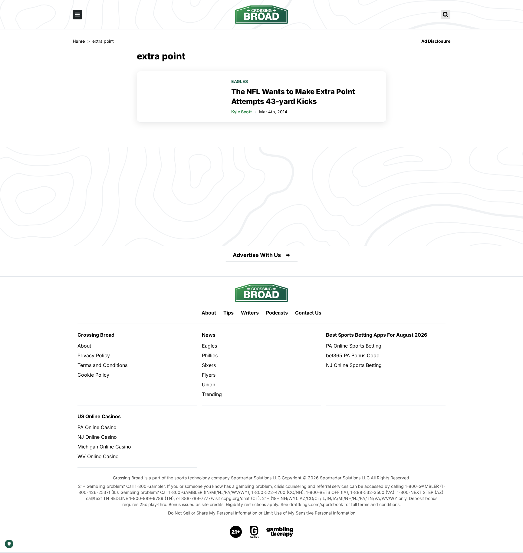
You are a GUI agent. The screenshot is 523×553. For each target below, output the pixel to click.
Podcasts (277, 313)
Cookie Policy (93, 375)
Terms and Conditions (102, 365)
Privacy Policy (93, 355)
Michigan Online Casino (104, 447)
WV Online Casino (98, 456)
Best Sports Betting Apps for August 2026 (376, 335)
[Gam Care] (254, 532)
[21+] (236, 532)
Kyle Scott (241, 111)
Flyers (208, 375)
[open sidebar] (77, 14)
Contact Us (308, 313)
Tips (228, 313)
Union (208, 384)
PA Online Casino (97, 427)
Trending (212, 394)
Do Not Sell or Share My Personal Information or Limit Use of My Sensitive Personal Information (261, 512)
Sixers (209, 365)
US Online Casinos (99, 416)
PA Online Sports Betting (353, 346)
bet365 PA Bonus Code (352, 355)
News (208, 335)
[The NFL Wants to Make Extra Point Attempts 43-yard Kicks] (180, 96)
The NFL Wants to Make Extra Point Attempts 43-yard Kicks (293, 96)
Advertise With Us (257, 255)
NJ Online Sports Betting (354, 365)
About (209, 313)
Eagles (239, 81)
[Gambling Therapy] (279, 532)
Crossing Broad (95, 335)
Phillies (210, 355)
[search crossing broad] (445, 14)
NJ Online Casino (97, 437)
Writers (250, 313)
